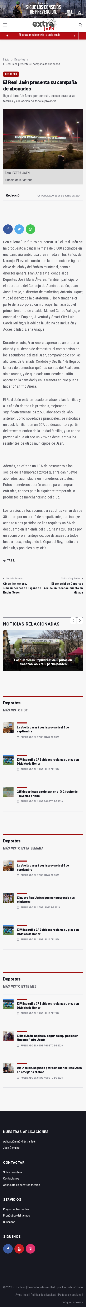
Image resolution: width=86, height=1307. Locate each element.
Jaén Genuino (11, 1148)
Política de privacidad (43, 1295)
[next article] (74, 36)
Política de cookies (69, 1295)
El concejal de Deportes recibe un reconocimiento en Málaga (63, 588)
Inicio (6, 59)
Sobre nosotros (12, 1172)
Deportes (19, 59)
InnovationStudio (72, 1287)
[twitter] (19, 229)
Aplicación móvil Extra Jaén (19, 1141)
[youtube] (19, 1249)
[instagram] (30, 1249)
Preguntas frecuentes (16, 1209)
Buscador (9, 1222)
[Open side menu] (5, 25)
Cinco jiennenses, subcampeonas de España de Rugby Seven (22, 588)
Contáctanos (11, 1178)
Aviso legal (22, 1295)
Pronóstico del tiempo (16, 1215)
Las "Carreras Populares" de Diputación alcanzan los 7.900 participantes (43, 662)
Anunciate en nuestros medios (21, 1185)
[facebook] (8, 229)
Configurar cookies (71, 1302)
